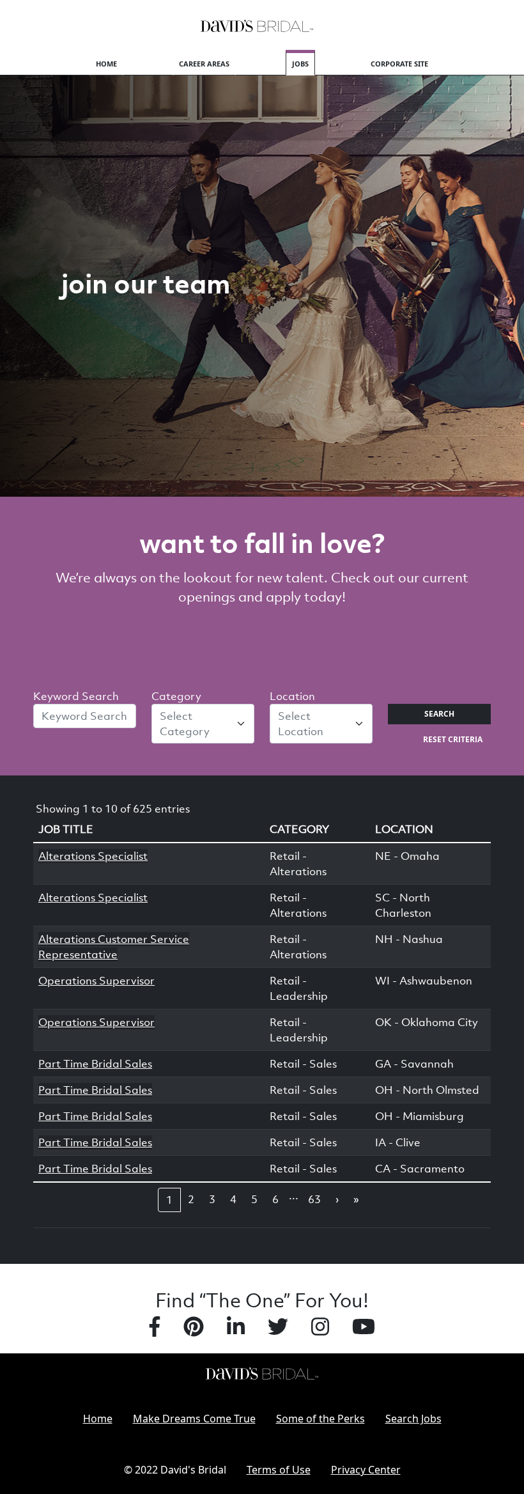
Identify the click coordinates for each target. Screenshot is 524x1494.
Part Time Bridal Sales (95, 1064)
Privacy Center (366, 1470)
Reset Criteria (452, 739)
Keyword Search (76, 696)
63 (314, 1199)
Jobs (300, 63)
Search (439, 713)
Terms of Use (279, 1470)
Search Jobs (413, 1419)
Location (292, 696)
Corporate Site (399, 63)
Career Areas (204, 63)
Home (106, 63)
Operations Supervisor (96, 981)
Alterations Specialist (93, 856)
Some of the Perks (320, 1419)
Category (176, 696)
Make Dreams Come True (194, 1419)
